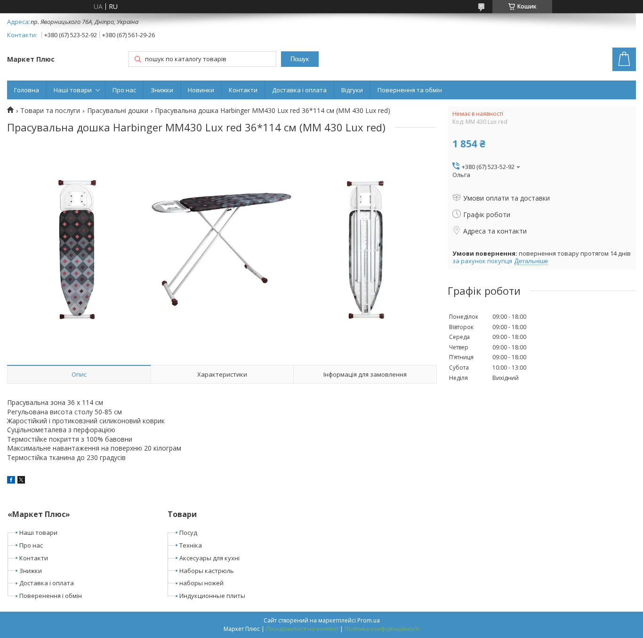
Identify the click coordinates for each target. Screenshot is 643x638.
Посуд (188, 532)
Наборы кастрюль (206, 570)
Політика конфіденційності (382, 629)
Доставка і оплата (299, 90)
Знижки (162, 90)
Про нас (124, 90)
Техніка (190, 545)
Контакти (243, 90)
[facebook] (11, 480)
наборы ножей (201, 583)
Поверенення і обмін (50, 595)
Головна (26, 90)
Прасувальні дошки (117, 110)
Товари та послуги (50, 110)
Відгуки (352, 90)
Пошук (299, 59)
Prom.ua (368, 620)
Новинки (201, 90)
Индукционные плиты (212, 595)
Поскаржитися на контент (302, 629)
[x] (21, 480)
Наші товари (73, 90)
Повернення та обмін (410, 90)
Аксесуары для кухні (209, 558)
